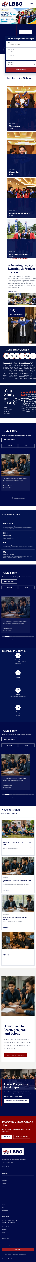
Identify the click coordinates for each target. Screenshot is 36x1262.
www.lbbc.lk (4, 1232)
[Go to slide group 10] (32, 636)
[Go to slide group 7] (23, 636)
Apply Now (7, 1136)
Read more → (6, 852)
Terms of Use (10, 1258)
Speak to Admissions (22, 1136)
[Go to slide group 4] (14, 636)
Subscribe (18, 1249)
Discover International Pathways (16, 1100)
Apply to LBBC (25, 32)
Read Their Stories (9, 439)
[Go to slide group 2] (7, 636)
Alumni (3, 1207)
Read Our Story (13, 291)
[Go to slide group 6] (20, 636)
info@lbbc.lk (4, 1167)
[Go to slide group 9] (29, 636)
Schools (3, 1186)
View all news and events (9, 813)
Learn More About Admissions (16, 1055)
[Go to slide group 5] (17, 636)
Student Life (4, 1188)
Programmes (4, 1180)
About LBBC (4, 1177)
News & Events (5, 1210)
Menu (31, 3)
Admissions (4, 1183)
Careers (3, 1204)
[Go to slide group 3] (11, 636)
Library (3, 1201)
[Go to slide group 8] (26, 636)
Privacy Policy (4, 1258)
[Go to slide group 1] (3, 636)
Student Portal (5, 1199)
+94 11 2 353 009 (5, 1166)
